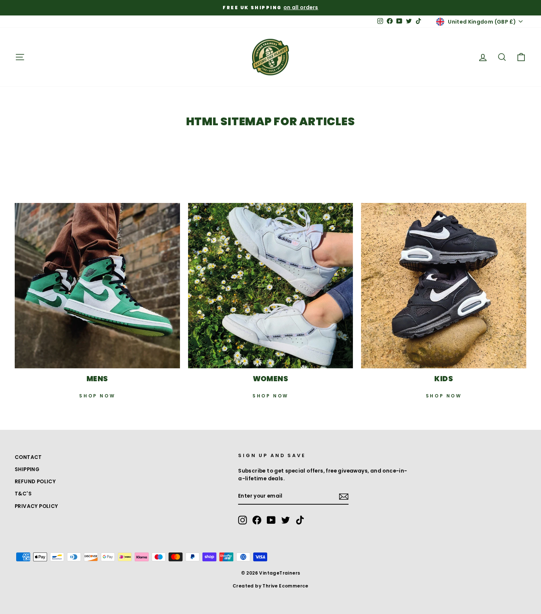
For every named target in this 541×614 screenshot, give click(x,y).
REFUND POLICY (35, 481)
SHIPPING (27, 469)
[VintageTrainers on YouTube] (271, 520)
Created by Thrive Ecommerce (270, 586)
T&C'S (23, 493)
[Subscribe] (344, 496)
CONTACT (28, 457)
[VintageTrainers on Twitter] (285, 520)
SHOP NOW (97, 396)
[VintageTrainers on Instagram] (242, 520)
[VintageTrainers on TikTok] (300, 520)
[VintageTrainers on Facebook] (256, 520)
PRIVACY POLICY (36, 506)
